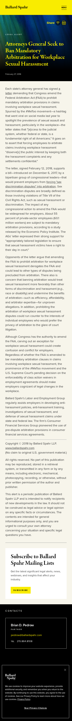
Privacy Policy (23, 699)
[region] (35, 691)
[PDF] (64, 22)
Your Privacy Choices (35, 708)
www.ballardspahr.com (19, 448)
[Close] (65, 670)
